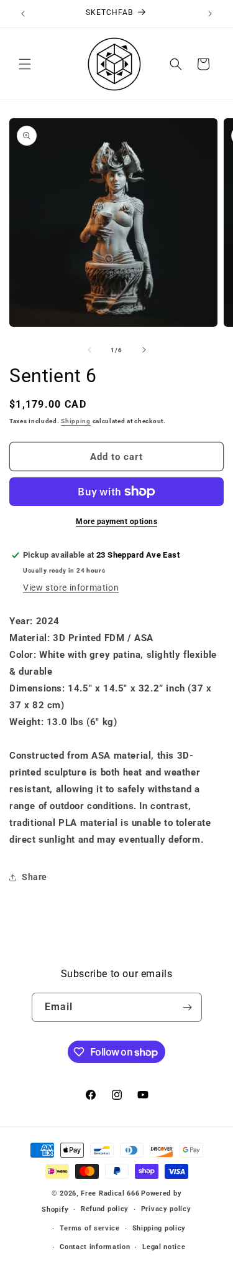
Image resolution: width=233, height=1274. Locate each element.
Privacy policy (166, 1209)
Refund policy (105, 1209)
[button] (25, 64)
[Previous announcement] (23, 13)
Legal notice (163, 1247)
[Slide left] (89, 349)
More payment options (116, 521)
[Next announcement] (210, 13)
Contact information (95, 1247)
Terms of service (90, 1228)
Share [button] (34, 877)
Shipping (76, 421)
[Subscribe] (187, 1007)
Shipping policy (159, 1228)
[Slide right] (144, 349)
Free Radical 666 (110, 1193)
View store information (71, 588)
